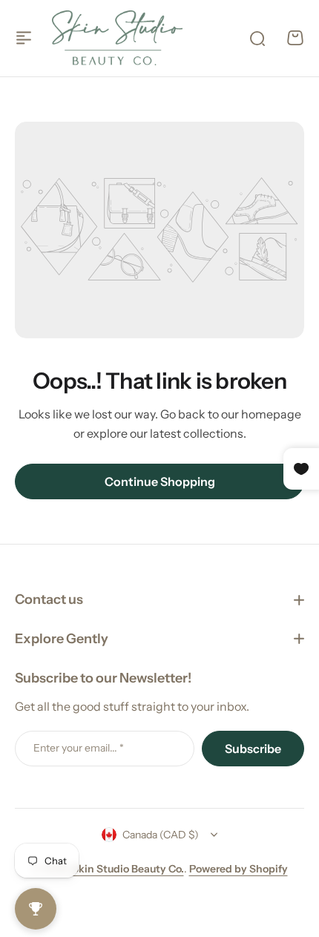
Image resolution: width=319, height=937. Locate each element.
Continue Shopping (160, 481)
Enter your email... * (78, 747)
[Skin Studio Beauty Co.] (117, 37)
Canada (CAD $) (160, 834)
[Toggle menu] (23, 38)
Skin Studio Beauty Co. (128, 868)
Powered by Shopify (238, 868)
